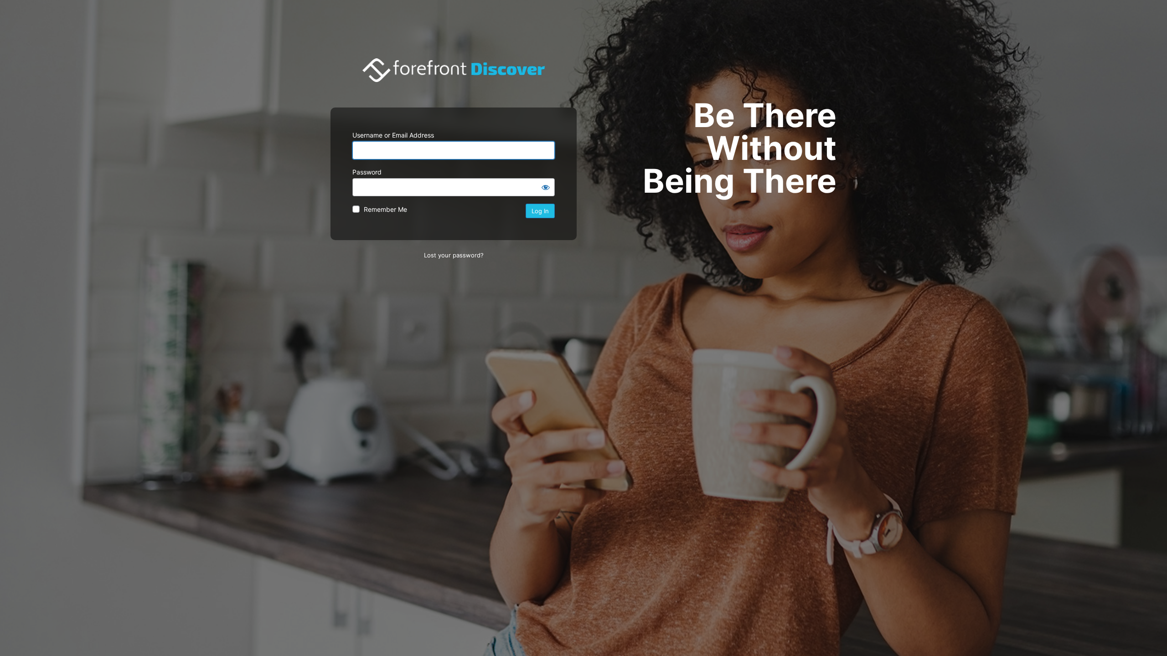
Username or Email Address (393, 135)
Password (367, 172)
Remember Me (385, 209)
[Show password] (546, 187)
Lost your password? (454, 255)
